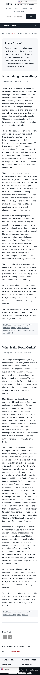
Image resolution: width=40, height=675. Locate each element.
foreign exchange (9, 615)
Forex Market (17, 325)
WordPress (22, 673)
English (6, 669)
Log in (29, 673)
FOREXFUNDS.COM (20, 4)
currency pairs (16, 328)
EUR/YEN (6, 330)
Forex (19, 615)
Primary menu (10, 25)
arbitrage (6, 328)
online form (15, 651)
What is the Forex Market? (19, 347)
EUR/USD (25, 328)
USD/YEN (10, 333)
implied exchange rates (19, 330)
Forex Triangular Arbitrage (19, 76)
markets (25, 615)
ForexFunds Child (23, 670)
